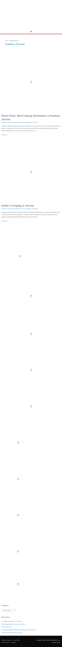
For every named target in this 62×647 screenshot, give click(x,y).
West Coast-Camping (25, 122)
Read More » (5, 135)
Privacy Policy (16, 640)
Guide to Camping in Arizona (18, 205)
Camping (4, 122)
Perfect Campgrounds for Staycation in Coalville (13, 624)
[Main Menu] (31, 31)
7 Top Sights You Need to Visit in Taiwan (12, 621)
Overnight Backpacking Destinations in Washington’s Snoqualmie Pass (19, 630)
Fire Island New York (7, 627)
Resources (13, 642)
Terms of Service (6, 642)
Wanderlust (16, 122)
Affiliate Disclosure (6, 640)
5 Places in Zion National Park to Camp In (12, 632)
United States (10, 122)
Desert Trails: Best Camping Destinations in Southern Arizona (31, 117)
